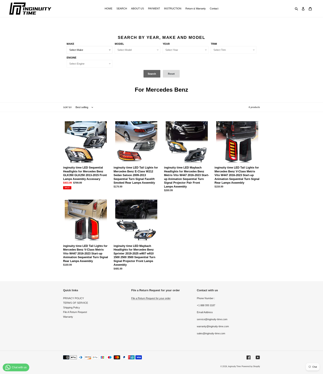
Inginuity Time (234, 366)
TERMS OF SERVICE (75, 302)
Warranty (68, 316)
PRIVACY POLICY (73, 298)
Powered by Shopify (251, 366)
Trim (214, 43)
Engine (71, 57)
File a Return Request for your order (151, 298)
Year (166, 43)
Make (70, 43)
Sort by (67, 107)
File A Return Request (75, 312)
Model (119, 43)
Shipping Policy (71, 307)
